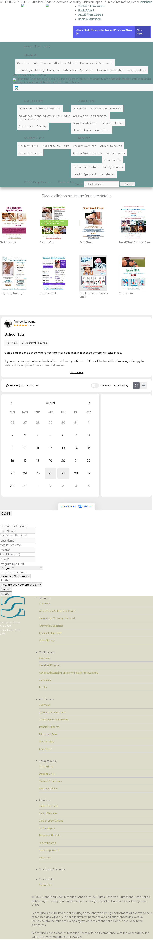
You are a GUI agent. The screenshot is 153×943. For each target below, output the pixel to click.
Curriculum (45, 679)
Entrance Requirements (52, 712)
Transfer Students (49, 726)
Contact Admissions (91, 6)
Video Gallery (46, 640)
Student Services (48, 805)
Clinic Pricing (46, 766)
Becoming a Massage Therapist (57, 618)
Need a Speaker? (48, 850)
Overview (44, 603)
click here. (146, 2)
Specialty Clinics (48, 788)
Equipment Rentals (49, 835)
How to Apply (46, 741)
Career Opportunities (51, 820)
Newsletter (45, 857)
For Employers (47, 828)
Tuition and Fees (48, 734)
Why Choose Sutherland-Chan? (57, 610)
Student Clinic (46, 773)
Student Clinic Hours (50, 781)
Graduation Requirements (53, 719)
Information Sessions (51, 625)
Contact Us (45, 885)
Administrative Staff (50, 632)
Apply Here (45, 748)
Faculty (43, 687)
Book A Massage (89, 19)
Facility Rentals (47, 842)
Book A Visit (86, 10)
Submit (6, 589)
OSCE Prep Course (90, 14)
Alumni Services (48, 813)
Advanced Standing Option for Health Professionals (68, 672)
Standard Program (49, 665)
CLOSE (5, 513)
